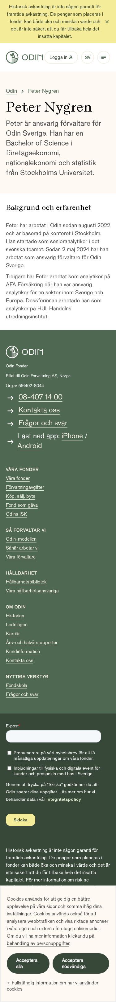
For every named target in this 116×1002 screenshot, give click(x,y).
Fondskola (16, 685)
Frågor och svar (43, 423)
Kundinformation (23, 651)
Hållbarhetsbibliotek (26, 582)
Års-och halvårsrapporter (32, 643)
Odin (11, 91)
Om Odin (16, 607)
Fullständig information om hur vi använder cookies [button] (52, 986)
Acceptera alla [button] (26, 963)
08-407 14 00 (40, 397)
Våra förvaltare (21, 557)
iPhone (72, 435)
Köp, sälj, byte (20, 496)
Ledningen (17, 625)
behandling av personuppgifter (38, 943)
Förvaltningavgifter (25, 487)
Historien (15, 616)
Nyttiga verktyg (27, 676)
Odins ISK (16, 514)
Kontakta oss (39, 410)
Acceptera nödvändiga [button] (74, 963)
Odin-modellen (21, 539)
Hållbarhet (21, 573)
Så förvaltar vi (26, 530)
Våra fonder (22, 469)
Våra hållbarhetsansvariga (32, 591)
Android (29, 445)
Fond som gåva (22, 505)
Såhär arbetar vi (22, 548)
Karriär (13, 634)
